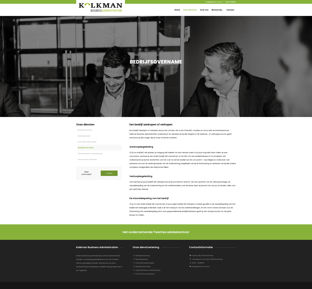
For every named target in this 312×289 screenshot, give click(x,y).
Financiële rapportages (87, 142)
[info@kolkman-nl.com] (190, 266)
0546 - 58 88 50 (198, 263)
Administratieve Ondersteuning (148, 270)
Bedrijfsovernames (143, 266)
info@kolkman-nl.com (201, 266)
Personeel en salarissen (87, 159)
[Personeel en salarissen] (134, 273)
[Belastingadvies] (134, 258)
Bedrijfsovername (86, 147)
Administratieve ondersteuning (90, 153)
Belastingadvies (84, 136)
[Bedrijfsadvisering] (134, 255)
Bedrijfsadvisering (85, 130)
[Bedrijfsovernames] (134, 266)
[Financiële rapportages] (134, 262)
